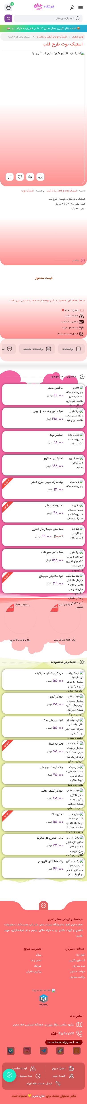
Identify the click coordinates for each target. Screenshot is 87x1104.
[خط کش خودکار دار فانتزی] (74, 535)
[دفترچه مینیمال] (74, 512)
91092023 (62, 1034)
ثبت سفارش (79, 966)
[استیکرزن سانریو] (74, 465)
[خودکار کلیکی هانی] (74, 802)
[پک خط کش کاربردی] (74, 868)
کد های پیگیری (77, 961)
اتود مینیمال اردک (53, 720)
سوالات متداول (77, 972)
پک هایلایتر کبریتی (64, 640)
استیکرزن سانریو (53, 458)
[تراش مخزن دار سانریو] (74, 849)
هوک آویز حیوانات (52, 552)
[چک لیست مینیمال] (74, 776)
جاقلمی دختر (55, 388)
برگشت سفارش (77, 977)
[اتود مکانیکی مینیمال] (74, 591)
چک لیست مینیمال (51, 767)
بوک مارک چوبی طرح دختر (47, 482)
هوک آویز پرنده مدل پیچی (47, 411)
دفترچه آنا (57, 814)
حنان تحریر (38, 1096)
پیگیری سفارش (33, 972)
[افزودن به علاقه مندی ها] (20, 177)
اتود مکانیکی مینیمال (51, 576)
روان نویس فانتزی (20, 640)
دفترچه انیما (56, 743)
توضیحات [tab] (68, 349)
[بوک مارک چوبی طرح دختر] (74, 488)
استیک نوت (27, 191)
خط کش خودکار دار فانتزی (47, 529)
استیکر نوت (56, 435)
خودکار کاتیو (56, 696)
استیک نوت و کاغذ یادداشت (52, 37)
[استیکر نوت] (74, 441)
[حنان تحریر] (44, 7)
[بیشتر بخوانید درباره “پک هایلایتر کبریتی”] (64, 625)
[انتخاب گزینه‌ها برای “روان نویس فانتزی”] (20, 625)
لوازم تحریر (77, 37)
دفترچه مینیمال (54, 505)
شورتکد (37, 966)
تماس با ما (36, 961)
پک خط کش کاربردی (50, 861)
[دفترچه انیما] (74, 754)
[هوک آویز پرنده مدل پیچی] (74, 418)
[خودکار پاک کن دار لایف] (74, 684)
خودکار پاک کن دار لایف (49, 673)
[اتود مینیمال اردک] (74, 731)
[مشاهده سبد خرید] (8, 7)
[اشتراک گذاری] (40, 177)
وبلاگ (38, 955)
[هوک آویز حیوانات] (74, 565)
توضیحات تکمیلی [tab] (33, 349)
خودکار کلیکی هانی (52, 791)
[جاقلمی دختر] (74, 399)
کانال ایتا (80, 955)
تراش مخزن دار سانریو (50, 838)
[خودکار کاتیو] (74, 709)
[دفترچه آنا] (74, 834)
